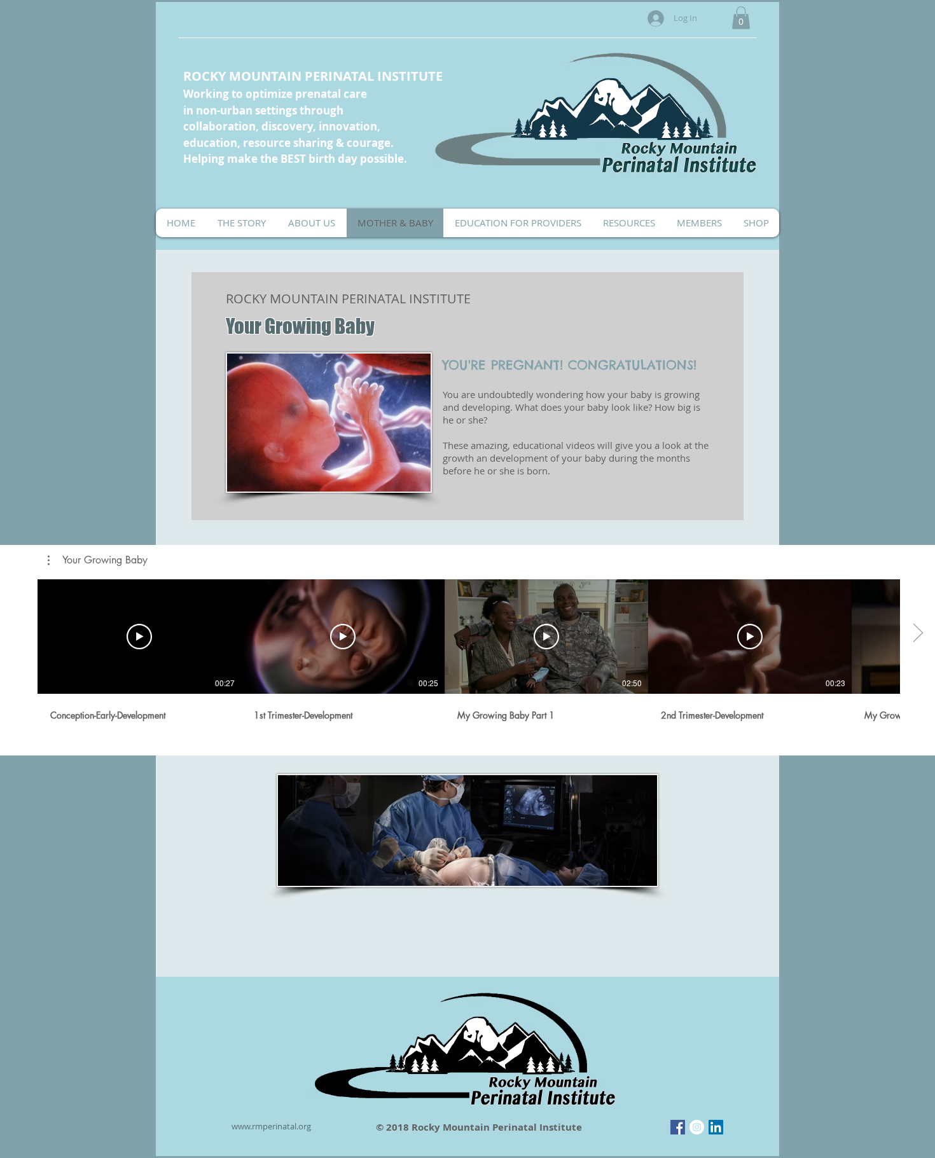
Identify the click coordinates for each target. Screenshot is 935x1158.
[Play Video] (139, 636)
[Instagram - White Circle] (696, 1127)
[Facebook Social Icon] (677, 1127)
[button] (741, 17)
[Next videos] (917, 634)
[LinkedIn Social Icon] (716, 1127)
